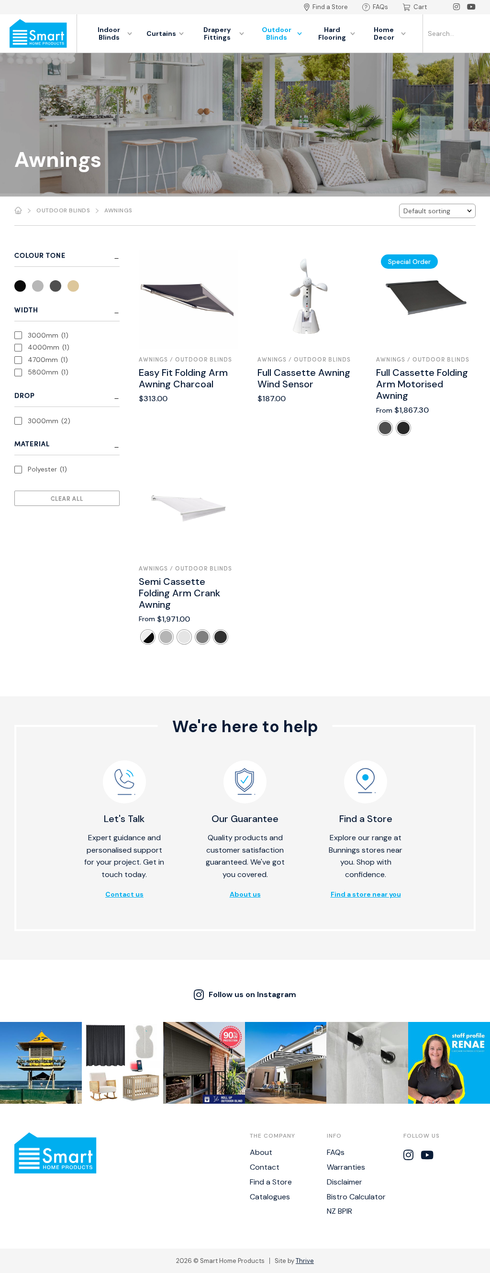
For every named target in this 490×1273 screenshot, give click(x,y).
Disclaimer (344, 1182)
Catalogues (270, 1197)
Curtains (161, 33)
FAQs (380, 7)
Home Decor (384, 33)
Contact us (124, 894)
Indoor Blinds (109, 33)
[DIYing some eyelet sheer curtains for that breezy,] (367, 1063)
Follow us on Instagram (252, 994)
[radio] (385, 428)
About (261, 1152)
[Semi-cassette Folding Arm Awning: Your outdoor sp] (286, 1063)
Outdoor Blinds (276, 33)
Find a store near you (366, 894)
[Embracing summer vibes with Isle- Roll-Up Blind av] (204, 1063)
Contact (264, 1167)
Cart (420, 7)
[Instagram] (456, 7)
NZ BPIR (339, 1211)
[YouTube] (471, 7)
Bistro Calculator (356, 1197)
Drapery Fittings (217, 33)
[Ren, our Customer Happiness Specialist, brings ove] (449, 1063)
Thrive (305, 1261)
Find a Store (330, 7)
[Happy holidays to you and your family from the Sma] (41, 1063)
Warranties (346, 1167)
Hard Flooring (332, 33)
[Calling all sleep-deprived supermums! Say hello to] (123, 1063)
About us (245, 894)
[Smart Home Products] (38, 33)
